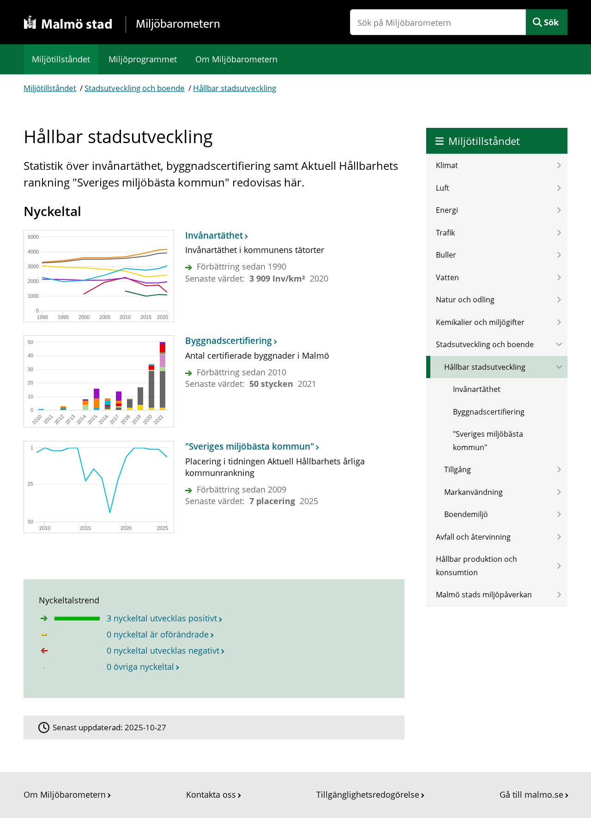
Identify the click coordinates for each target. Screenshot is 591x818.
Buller (446, 255)
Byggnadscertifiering (489, 412)
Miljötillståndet (61, 59)
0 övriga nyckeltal (140, 666)
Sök (551, 22)
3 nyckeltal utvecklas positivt (162, 618)
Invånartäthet (477, 389)
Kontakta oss (211, 794)
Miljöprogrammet (143, 59)
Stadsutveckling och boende (134, 88)
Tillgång (457, 469)
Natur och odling (465, 300)
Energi (447, 210)
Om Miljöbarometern (236, 59)
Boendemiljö (466, 514)
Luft (442, 188)
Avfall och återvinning (473, 537)
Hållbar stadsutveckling (234, 88)
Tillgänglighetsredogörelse (367, 794)
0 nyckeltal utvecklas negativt (163, 650)
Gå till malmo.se (531, 794)
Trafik (445, 233)
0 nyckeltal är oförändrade (158, 634)
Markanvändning (473, 492)
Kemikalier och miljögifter (480, 322)
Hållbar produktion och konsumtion (476, 565)
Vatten (447, 277)
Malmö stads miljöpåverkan (484, 594)
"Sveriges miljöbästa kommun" (488, 440)
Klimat (447, 165)
